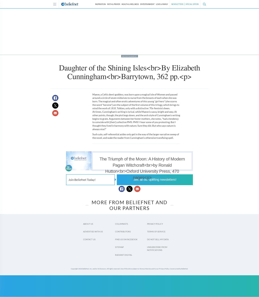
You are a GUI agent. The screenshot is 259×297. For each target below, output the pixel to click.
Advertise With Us (93, 231)
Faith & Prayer (113, 4)
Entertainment (147, 4)
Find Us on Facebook (126, 239)
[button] (204, 4)
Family (162, 4)
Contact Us (89, 239)
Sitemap (119, 247)
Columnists (121, 224)
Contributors (123, 231)
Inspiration (100, 4)
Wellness (130, 4)
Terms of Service (156, 231)
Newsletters (177, 4)
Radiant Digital (123, 255)
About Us (88, 224)
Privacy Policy (155, 224)
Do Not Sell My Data (158, 239)
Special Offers (192, 4)
